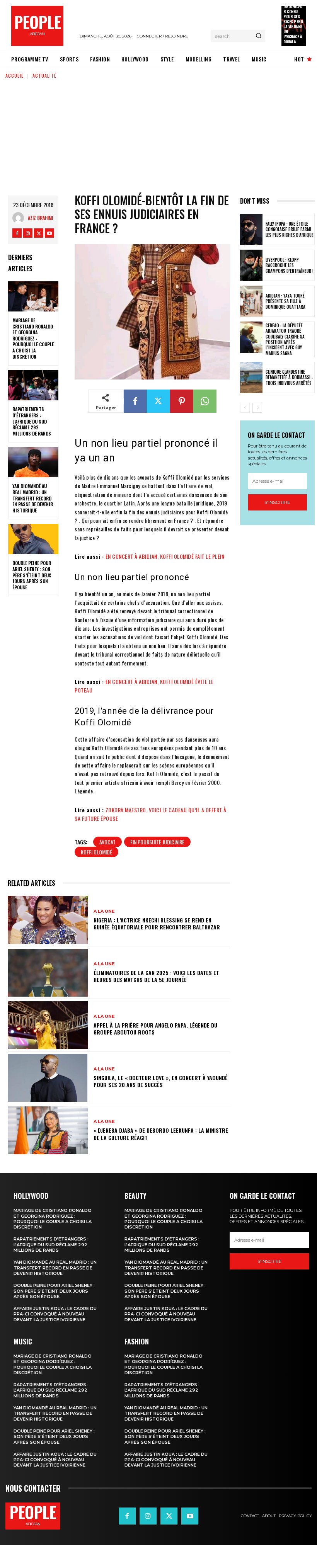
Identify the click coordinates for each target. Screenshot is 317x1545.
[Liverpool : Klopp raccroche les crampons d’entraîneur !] (251, 265)
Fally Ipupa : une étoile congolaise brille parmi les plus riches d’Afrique (290, 229)
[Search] (258, 36)
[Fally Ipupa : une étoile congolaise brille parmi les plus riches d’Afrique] (251, 229)
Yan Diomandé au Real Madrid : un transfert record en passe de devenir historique (32, 498)
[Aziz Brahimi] (20, 218)
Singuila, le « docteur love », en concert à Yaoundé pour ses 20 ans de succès (161, 1081)
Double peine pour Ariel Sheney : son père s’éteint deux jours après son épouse (31, 575)
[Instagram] (27, 233)
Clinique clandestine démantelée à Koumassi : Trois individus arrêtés (289, 377)
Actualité (44, 75)
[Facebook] (17, 233)
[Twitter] (38, 233)
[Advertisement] (158, 137)
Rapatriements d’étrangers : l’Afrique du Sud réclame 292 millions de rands (31, 421)
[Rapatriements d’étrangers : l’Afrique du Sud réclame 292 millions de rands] (33, 385)
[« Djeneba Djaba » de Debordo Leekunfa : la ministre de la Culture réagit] (48, 1130)
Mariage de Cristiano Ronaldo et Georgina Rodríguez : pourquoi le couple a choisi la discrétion (33, 338)
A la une (104, 911)
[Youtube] (49, 233)
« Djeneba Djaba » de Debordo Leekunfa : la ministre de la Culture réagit (161, 1133)
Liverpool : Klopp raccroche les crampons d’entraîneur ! (290, 265)
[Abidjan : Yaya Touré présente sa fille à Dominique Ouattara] (251, 301)
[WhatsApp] (204, 401)
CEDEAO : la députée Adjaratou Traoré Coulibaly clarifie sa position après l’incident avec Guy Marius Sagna (285, 339)
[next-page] (257, 408)
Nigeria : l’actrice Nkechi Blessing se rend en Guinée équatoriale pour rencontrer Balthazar (157, 923)
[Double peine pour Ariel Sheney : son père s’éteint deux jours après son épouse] (33, 539)
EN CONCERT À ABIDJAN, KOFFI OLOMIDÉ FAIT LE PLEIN (165, 556)
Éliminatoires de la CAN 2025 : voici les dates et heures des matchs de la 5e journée (156, 975)
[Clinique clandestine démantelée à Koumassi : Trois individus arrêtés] (251, 377)
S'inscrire (277, 502)
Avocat (107, 842)
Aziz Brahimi (40, 217)
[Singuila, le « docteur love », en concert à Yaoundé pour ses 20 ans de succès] (48, 1078)
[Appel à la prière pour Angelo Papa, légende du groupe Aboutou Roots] (48, 1025)
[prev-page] (245, 408)
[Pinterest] (181, 401)
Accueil (14, 75)
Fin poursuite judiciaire (157, 842)
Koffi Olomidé (96, 852)
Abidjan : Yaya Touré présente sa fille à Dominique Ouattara (285, 301)
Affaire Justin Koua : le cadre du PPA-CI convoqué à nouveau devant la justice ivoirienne (55, 1314)
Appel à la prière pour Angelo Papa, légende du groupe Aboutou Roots (155, 1028)
